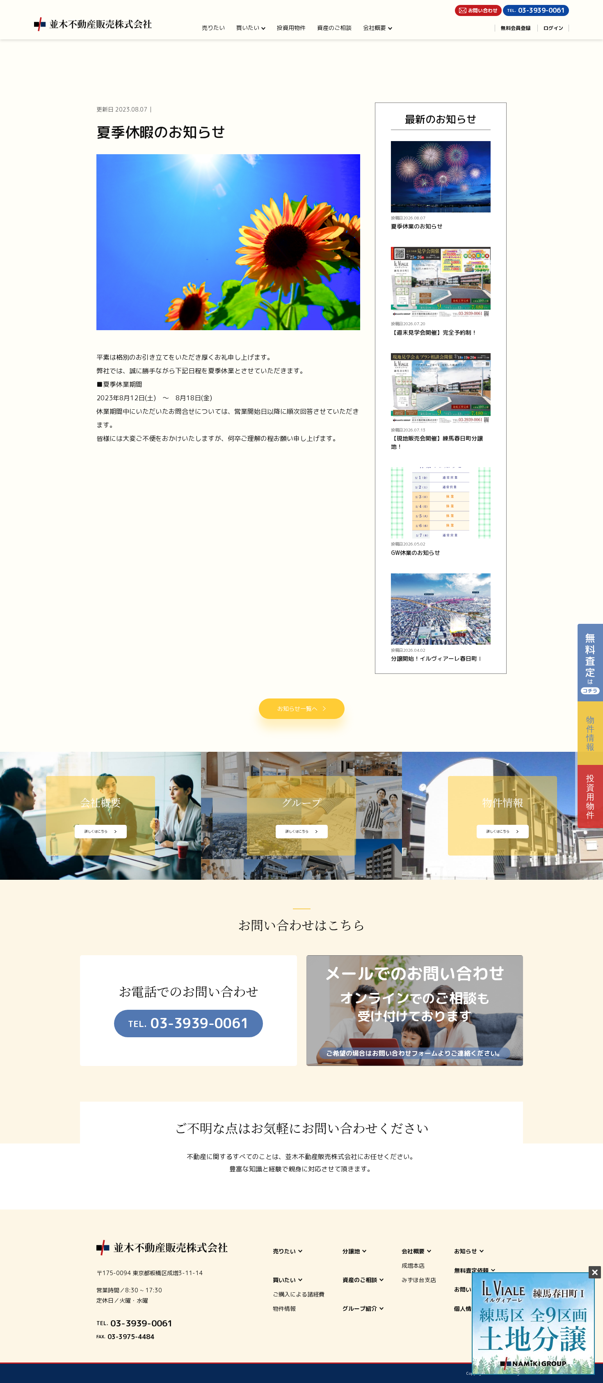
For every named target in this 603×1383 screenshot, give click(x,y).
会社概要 (374, 28)
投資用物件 (291, 28)
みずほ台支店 (419, 1280)
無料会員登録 (515, 28)
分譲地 (351, 1251)
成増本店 (413, 1265)
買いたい (247, 28)
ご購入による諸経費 (298, 1294)
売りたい (213, 28)
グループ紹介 (360, 1308)
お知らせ (465, 1251)
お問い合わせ (483, 10)
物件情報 (284, 1308)
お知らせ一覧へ (297, 708)
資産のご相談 (334, 28)
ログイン (553, 28)
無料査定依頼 (471, 1270)
